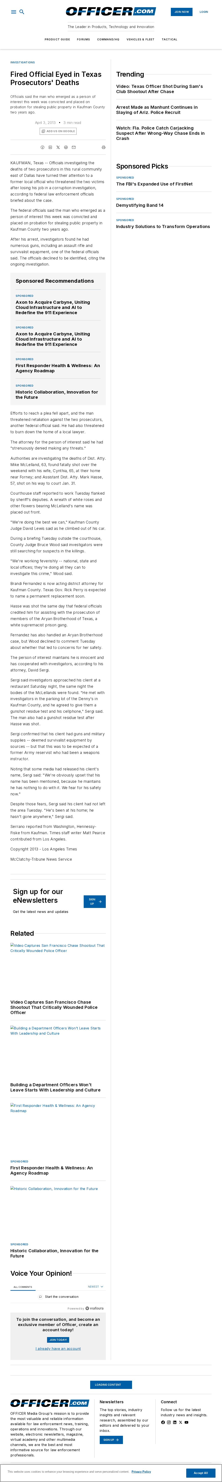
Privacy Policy (141, 1471)
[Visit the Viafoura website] (94, 1308)
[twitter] (58, 147)
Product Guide (57, 39)
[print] (103, 147)
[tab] (23, 1286)
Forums (83, 39)
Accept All (201, 1473)
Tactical (170, 39)
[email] (74, 147)
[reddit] (66, 147)
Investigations (22, 62)
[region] (58, 1298)
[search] (22, 12)
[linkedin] (50, 147)
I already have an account (58, 1348)
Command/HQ (108, 39)
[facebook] (42, 147)
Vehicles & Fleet (141, 39)
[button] (13, 12)
